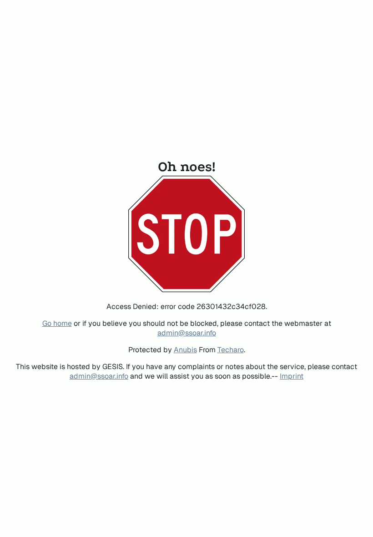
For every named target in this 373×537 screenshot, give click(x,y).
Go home (57, 323)
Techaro (230, 350)
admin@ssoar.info (186, 333)
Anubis (185, 350)
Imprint (291, 376)
